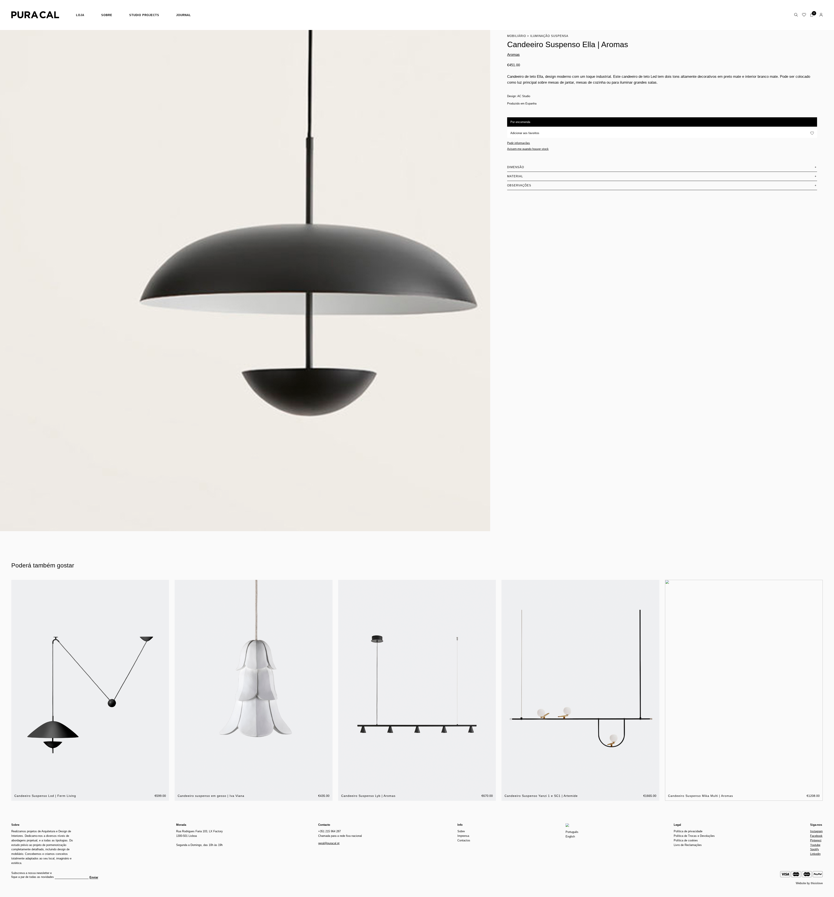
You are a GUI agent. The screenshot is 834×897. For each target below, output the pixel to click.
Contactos (463, 840)
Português (572, 832)
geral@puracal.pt (328, 843)
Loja (80, 15)
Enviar (93, 877)
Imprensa (463, 835)
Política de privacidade (688, 831)
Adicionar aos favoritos (524, 133)
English (570, 836)
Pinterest (815, 840)
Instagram (816, 831)
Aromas (513, 55)
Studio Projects (144, 15)
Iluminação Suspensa (549, 36)
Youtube (815, 845)
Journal (183, 15)
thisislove (817, 883)
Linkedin (815, 854)
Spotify (814, 849)
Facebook (816, 835)
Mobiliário (516, 36)
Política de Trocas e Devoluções (694, 835)
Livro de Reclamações (688, 845)
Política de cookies (686, 840)
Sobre (106, 15)
